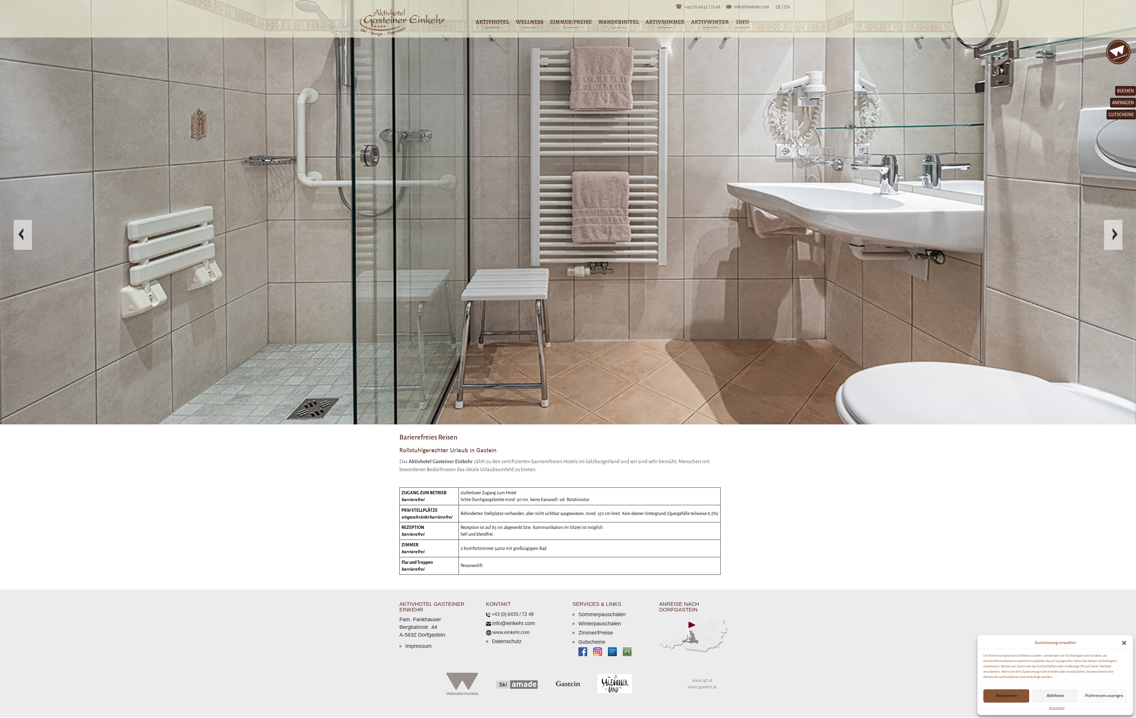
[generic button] (624, 283)
